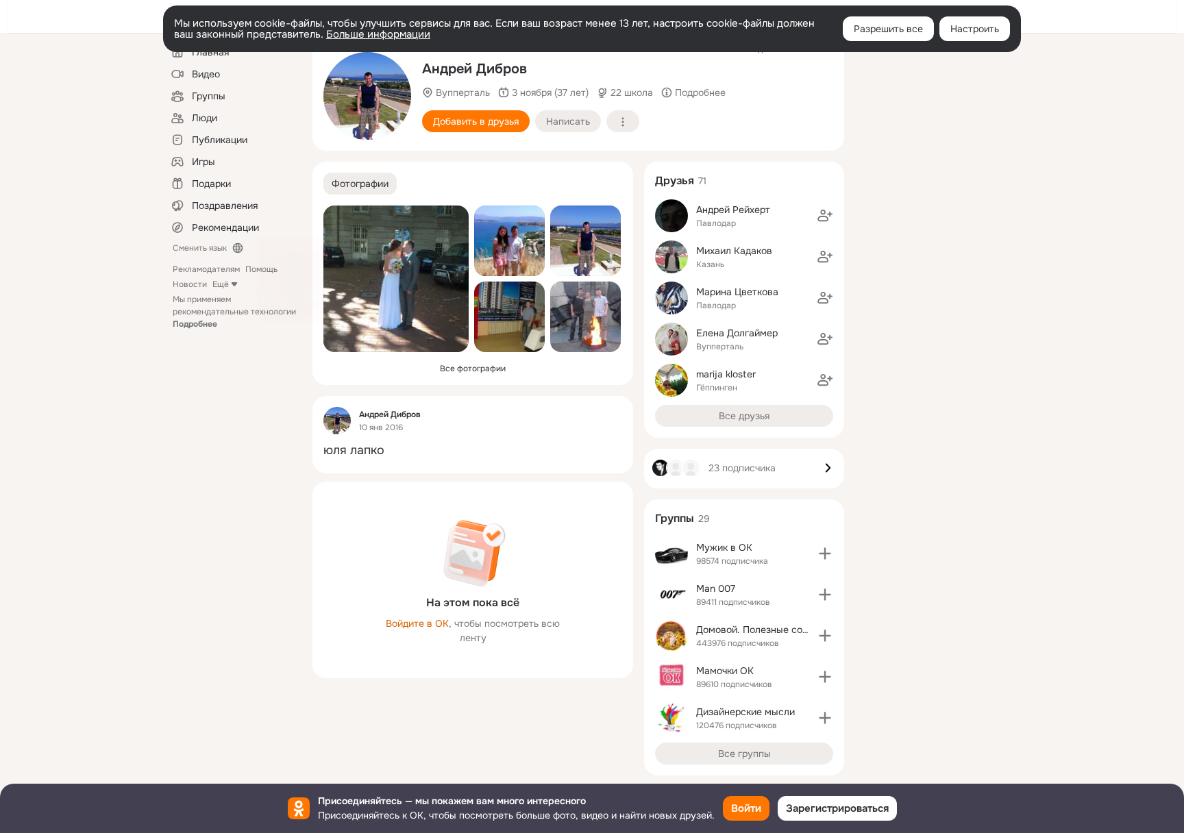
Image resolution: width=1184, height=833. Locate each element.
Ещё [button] (220, 284)
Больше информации (378, 34)
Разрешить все (888, 29)
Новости (190, 284)
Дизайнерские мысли (745, 712)
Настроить (974, 29)
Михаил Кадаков (734, 251)
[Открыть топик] (473, 450)
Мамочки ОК (725, 670)
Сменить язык (200, 248)
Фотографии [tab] (360, 183)
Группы (674, 518)
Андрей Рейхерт (733, 209)
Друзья (674, 180)
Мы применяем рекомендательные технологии (234, 312)
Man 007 (715, 588)
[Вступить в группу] (825, 553)
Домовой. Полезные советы (760, 629)
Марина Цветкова (737, 292)
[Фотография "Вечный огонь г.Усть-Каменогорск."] (585, 317)
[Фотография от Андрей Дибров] (367, 96)
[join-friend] (825, 216)
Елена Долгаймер (737, 333)
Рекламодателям (206, 269)
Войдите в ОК (417, 623)
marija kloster (726, 374)
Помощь (261, 269)
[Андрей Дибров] (337, 420)
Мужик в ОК (724, 547)
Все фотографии (473, 368)
